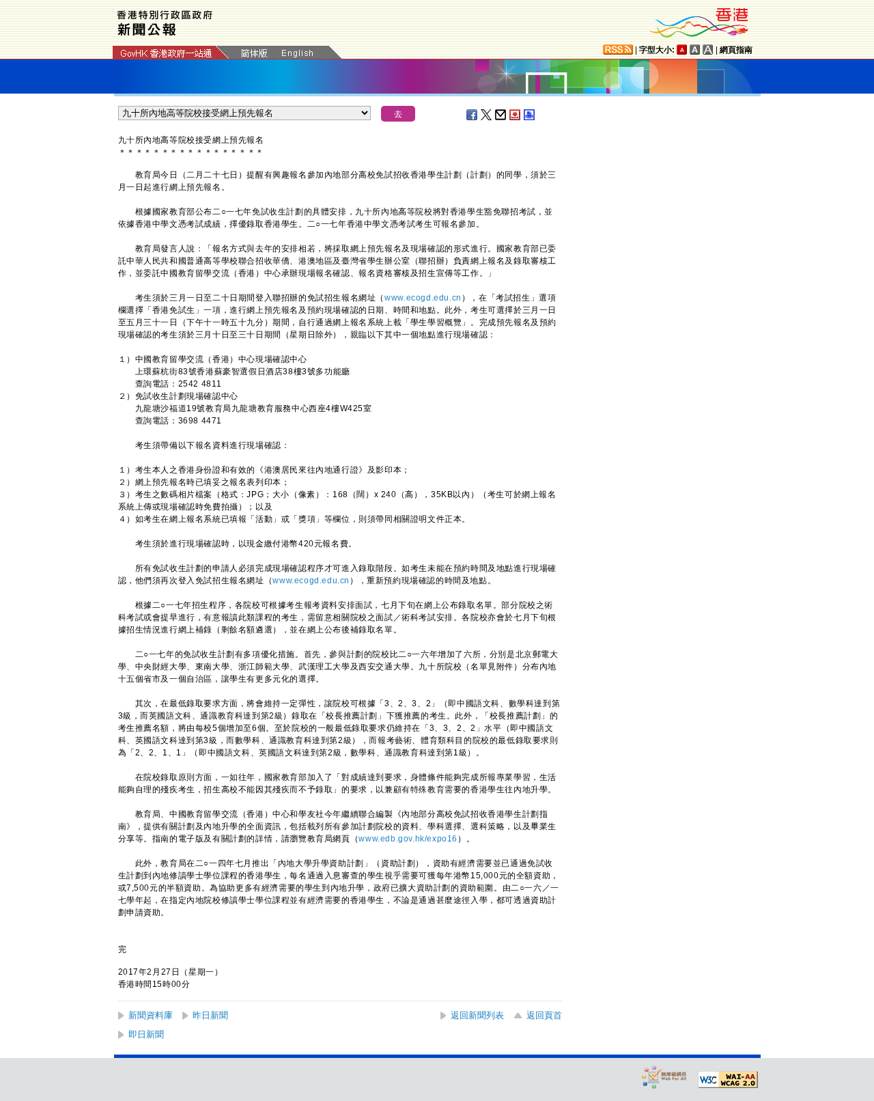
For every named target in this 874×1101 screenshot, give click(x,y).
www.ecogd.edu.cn (423, 298)
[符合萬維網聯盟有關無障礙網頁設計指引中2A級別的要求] (728, 1080)
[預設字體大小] (682, 49)
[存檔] (515, 114)
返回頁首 (544, 1015)
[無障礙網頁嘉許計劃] (664, 1077)
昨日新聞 (210, 1015)
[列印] (530, 114)
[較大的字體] (695, 49)
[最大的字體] (708, 49)
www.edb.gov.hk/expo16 (407, 839)
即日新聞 (146, 1034)
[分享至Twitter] (487, 114)
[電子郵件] (501, 114)
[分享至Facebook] (472, 114)
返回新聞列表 (477, 1015)
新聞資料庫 (150, 1015)
